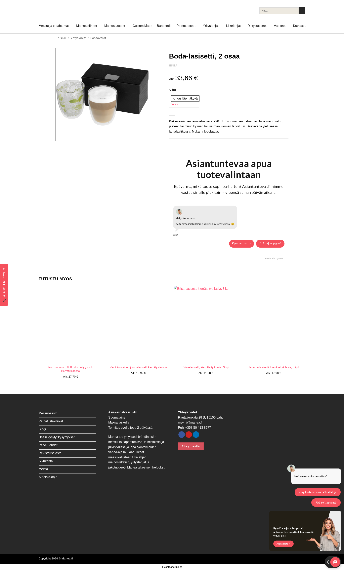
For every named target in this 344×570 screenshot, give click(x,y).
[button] (61, 136)
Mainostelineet (86, 25)
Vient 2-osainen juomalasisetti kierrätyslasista (138, 367)
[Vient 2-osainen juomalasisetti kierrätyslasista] (138, 324)
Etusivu (61, 38)
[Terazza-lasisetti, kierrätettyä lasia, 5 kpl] (273, 324)
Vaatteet (279, 25)
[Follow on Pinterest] (189, 434)
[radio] (185, 99)
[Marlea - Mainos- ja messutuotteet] (58, 10)
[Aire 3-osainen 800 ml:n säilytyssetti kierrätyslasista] (70, 324)
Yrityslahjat (211, 25)
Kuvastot (299, 25)
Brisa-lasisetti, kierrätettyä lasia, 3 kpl (206, 367)
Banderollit (164, 25)
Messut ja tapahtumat (54, 25)
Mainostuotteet (114, 25)
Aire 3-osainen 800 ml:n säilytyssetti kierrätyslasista (70, 368)
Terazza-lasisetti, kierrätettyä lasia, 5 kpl (273, 367)
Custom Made (142, 25)
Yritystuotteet (257, 25)
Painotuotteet (186, 25)
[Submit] (302, 10)
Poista (174, 104)
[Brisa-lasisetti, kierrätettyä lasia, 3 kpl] (206, 324)
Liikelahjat (233, 25)
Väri (172, 90)
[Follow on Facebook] (181, 434)
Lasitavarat (98, 38)
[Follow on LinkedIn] (196, 434)
